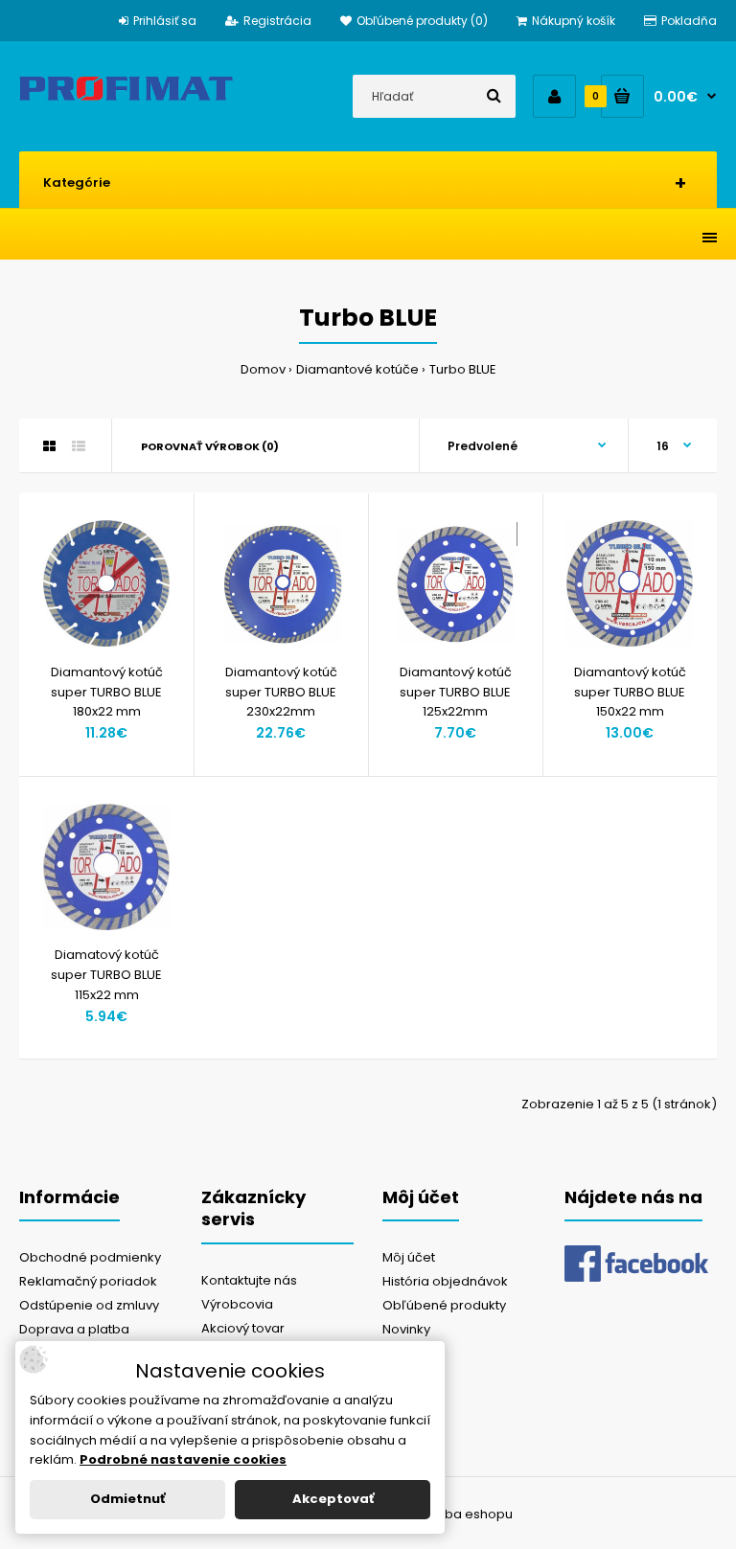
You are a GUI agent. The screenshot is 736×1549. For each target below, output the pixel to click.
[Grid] (49, 446)
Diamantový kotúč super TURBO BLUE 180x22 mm (107, 692)
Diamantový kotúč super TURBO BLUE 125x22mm (456, 692)
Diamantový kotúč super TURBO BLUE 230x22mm (281, 692)
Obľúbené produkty (444, 1305)
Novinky (406, 1329)
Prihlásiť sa (164, 20)
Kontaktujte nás (249, 1280)
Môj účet (408, 1257)
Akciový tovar (243, 1328)
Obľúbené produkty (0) (422, 20)
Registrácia (277, 20)
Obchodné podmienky (90, 1257)
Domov (263, 369)
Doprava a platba (74, 1329)
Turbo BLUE (462, 369)
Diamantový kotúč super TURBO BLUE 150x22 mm (630, 692)
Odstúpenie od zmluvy (89, 1305)
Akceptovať (333, 1499)
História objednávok (445, 1281)
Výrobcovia (237, 1304)
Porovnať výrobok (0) (210, 446)
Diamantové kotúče (357, 369)
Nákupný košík (573, 20)
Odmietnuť (127, 1499)
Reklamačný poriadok (88, 1281)
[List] (78, 446)
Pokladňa (689, 20)
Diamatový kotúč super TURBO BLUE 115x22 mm (106, 974)
